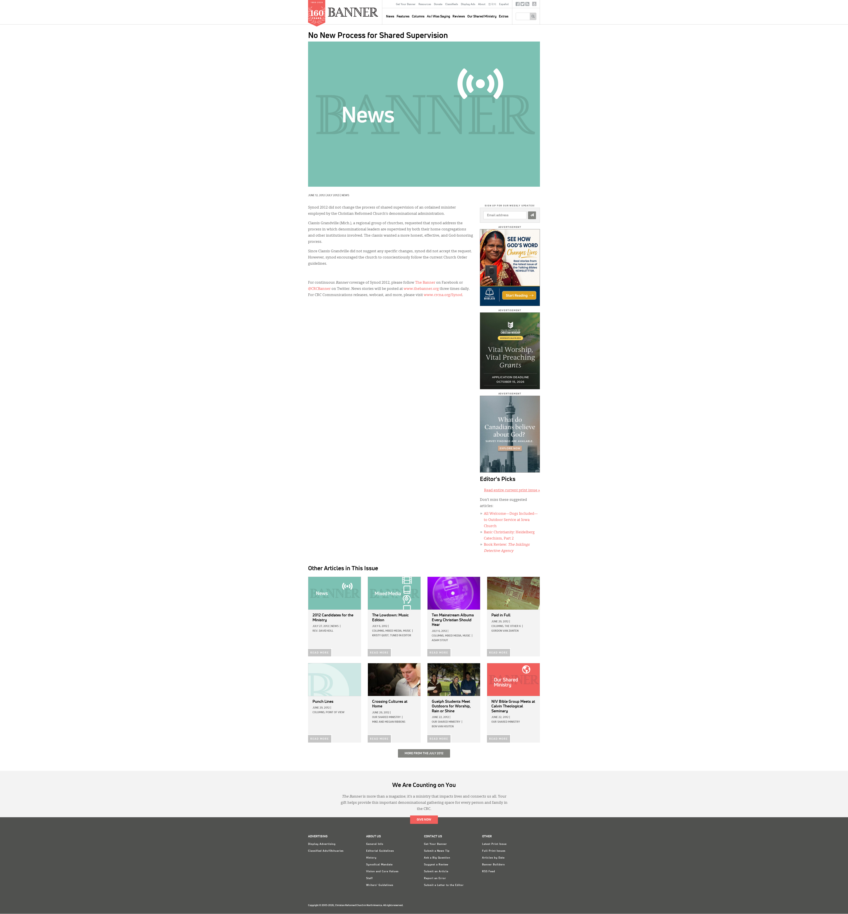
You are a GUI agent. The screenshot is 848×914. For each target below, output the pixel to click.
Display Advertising (322, 844)
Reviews (458, 16)
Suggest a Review (436, 864)
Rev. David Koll (322, 631)
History (371, 858)
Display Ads (468, 4)
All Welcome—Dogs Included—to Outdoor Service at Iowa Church (511, 520)
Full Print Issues (493, 851)
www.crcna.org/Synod (443, 295)
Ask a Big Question (437, 858)
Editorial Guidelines (380, 851)
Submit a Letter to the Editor (444, 885)
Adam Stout (440, 640)
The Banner (425, 283)
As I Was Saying (438, 16)
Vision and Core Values (382, 871)
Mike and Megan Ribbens (388, 722)
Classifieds (451, 4)
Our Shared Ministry (481, 16)
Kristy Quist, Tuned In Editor (391, 635)
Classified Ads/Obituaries (326, 851)
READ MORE (319, 653)
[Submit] (532, 215)
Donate (438, 4)
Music (407, 631)
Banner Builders (493, 864)
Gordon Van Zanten (505, 631)
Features (403, 16)
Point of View (335, 712)
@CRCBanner (319, 289)
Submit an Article (436, 871)
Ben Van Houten (443, 726)
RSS (527, 5)
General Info (374, 844)
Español (504, 4)
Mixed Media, (393, 631)
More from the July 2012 (424, 753)
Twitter (522, 5)
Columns (418, 16)
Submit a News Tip (437, 851)
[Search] (533, 16)
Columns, (378, 631)
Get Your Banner (406, 4)
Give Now (424, 819)
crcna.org (534, 4)
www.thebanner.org (421, 289)
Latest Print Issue (494, 844)
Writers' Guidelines (379, 885)
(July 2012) (333, 195)
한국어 (492, 4)
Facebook (518, 5)
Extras (503, 16)
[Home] (363, 12)
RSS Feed (488, 871)
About (481, 4)
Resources (424, 4)
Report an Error (435, 878)
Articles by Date (493, 858)
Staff (369, 878)
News (345, 195)
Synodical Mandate (379, 864)
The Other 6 (513, 626)
